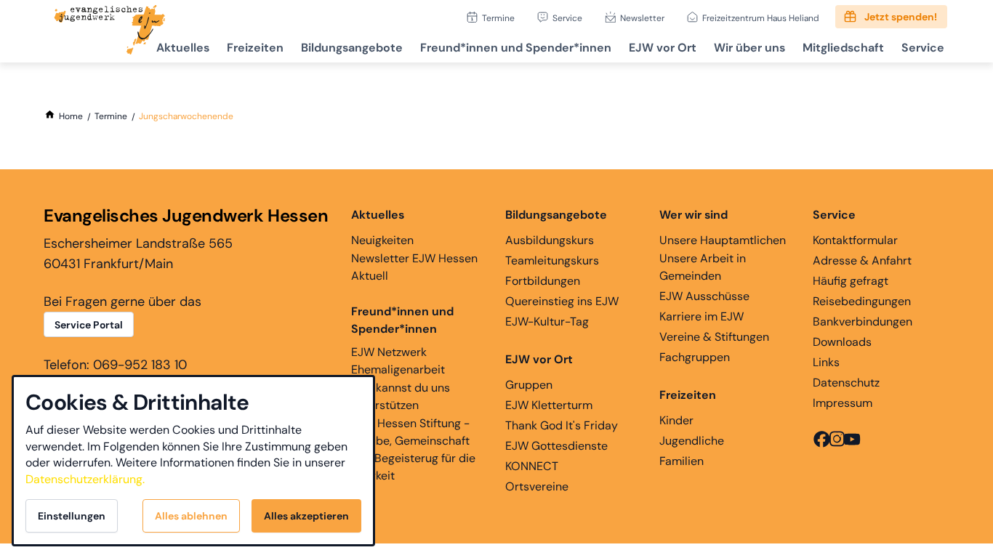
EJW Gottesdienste (556, 445)
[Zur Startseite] (110, 31)
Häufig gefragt (850, 280)
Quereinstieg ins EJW (562, 301)
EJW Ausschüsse (704, 296)
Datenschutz (846, 382)
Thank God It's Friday (561, 425)
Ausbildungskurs (549, 240)
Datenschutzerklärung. (85, 479)
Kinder (676, 420)
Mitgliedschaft (843, 47)
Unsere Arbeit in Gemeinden (702, 267)
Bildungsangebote (352, 47)
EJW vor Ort (662, 47)
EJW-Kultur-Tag (547, 321)
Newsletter (642, 17)
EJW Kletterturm (548, 405)
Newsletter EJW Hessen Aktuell (414, 267)
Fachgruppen (694, 357)
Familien (681, 461)
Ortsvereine (536, 486)
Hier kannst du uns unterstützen (400, 396)
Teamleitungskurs (552, 260)
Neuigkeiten (382, 240)
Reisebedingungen (862, 301)
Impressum (842, 403)
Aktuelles (182, 47)
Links (826, 362)
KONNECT (531, 466)
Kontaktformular (855, 240)
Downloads (842, 341)
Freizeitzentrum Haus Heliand (760, 17)
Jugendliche (691, 440)
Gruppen (528, 384)
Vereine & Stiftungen (714, 336)
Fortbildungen (542, 280)
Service (567, 17)
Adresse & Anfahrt (862, 260)
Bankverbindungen (862, 321)
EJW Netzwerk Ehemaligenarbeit (398, 360)
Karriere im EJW (701, 316)
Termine (498, 17)
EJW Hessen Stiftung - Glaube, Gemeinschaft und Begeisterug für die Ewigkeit (413, 449)
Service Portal (89, 324)
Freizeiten (255, 47)
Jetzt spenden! (900, 16)
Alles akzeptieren (306, 515)
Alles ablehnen (191, 515)
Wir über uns (749, 47)
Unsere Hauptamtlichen (722, 240)
